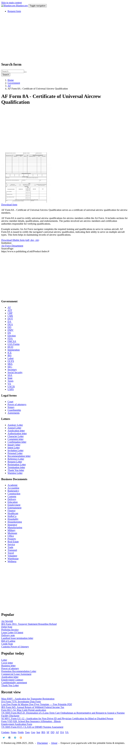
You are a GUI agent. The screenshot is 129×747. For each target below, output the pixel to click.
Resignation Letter (17, 464)
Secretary (12, 369)
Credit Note (7, 643)
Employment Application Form (16, 724)
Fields (21, 732)
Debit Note (6, 627)
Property (12, 538)
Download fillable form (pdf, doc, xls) (20, 240)
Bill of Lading (8, 641)
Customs (12, 496)
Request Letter (15, 461)
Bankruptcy (13, 490)
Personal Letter (15, 453)
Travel (11, 553)
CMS (10, 316)
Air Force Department (12, 245)
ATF (10, 310)
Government (14, 83)
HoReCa (12, 516)
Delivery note (8, 635)
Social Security (15, 372)
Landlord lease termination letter (17, 638)
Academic (13, 485)
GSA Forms (14, 344)
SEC (10, 366)
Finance (11, 510)
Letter (4, 660)
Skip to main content (11, 2)
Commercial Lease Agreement (16, 674)
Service (11, 544)
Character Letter (16, 436)
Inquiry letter (14, 444)
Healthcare (13, 513)
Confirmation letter (17, 442)
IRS (9, 355)
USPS (11, 389)
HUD (10, 347)
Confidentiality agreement (14, 682)
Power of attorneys (17, 404)
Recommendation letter (19, 456)
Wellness (12, 561)
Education (13, 502)
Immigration (14, 349)
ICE (10, 352)
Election (12, 335)
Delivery (12, 499)
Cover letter (7, 662)
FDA (10, 338)
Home (11, 80)
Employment (14, 505)
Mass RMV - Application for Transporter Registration (27, 698)
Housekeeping (15, 521)
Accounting (13, 488)
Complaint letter (15, 439)
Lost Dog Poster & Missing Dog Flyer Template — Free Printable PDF (36, 704)
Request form (14, 11)
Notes (14, 732)
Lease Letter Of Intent (12, 632)
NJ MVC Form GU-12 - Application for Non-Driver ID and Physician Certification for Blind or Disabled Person (57, 718)
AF (9, 85)
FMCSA (12, 341)
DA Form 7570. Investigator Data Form (21, 701)
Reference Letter (16, 459)
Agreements (14, 413)
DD (9, 327)
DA (9, 321)
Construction (14, 493)
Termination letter (16, 467)
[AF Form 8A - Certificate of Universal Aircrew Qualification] (26, 201)
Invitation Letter (15, 450)
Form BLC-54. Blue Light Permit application (23, 710)
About (54, 743)
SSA (10, 375)
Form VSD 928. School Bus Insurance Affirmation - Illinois (31, 721)
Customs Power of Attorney (15, 646)
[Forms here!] (8, 5)
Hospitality (13, 519)
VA (9, 383)
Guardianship (14, 410)
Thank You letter (16, 470)
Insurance (12, 524)
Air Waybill (7, 621)
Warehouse (13, 558)
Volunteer (12, 555)
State (10, 378)
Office (11, 536)
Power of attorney (10, 668)
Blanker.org (22, 5)
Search (6, 74)
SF (48, 732)
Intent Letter (14, 447)
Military (11, 530)
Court (10, 401)
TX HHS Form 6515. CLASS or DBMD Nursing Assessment (32, 727)
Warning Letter (15, 473)
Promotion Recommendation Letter (18, 671)
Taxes (10, 381)
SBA (10, 364)
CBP (10, 313)
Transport (12, 550)
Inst (38, 732)
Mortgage (12, 533)
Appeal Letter (14, 427)
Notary (11, 407)
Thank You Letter (10, 685)
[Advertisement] (64, 37)
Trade (10, 547)
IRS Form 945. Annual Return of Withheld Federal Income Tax (32, 707)
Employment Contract (12, 679)
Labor (11, 358)
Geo (33, 732)
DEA (10, 324)
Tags (27, 732)
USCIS (11, 386)
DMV (11, 330)
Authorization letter (17, 433)
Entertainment (14, 507)
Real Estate (13, 541)
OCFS (11, 361)
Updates (5, 732)
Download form (9, 204)
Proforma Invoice (10, 629)
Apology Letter (15, 425)
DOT (10, 318)
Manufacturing (15, 527)
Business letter (8, 665)
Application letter (16, 430)
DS (9, 333)
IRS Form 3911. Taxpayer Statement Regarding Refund (29, 624)
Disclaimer (42, 743)
